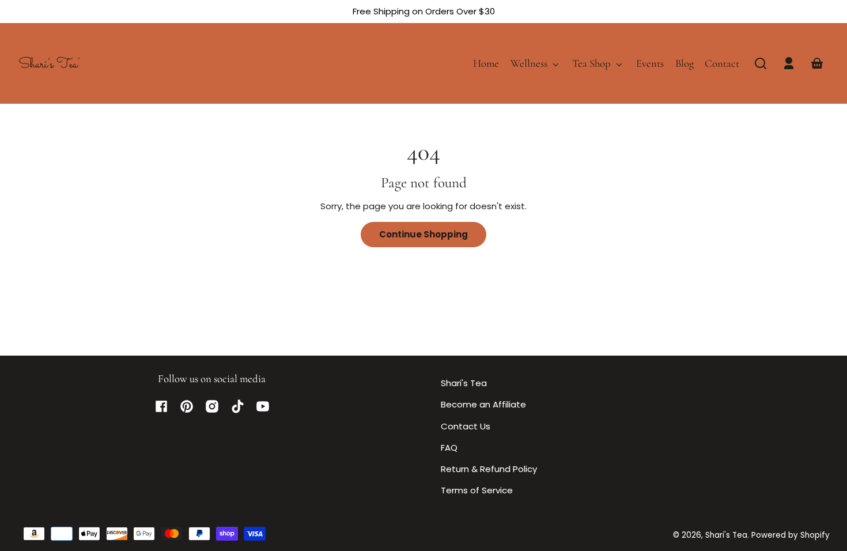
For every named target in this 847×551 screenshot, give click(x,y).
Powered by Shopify (790, 535)
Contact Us (465, 426)
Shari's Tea (464, 383)
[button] (760, 63)
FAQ (449, 447)
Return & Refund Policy (489, 469)
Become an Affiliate (483, 404)
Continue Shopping (423, 234)
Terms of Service (477, 490)
